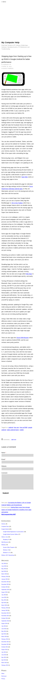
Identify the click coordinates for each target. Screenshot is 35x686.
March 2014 (4, 636)
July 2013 (3, 652)
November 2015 (5, 584)
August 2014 (4, 623)
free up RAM (23, 427)
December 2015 (5, 581)
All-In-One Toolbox (17, 203)
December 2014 (5, 613)
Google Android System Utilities (10, 534)
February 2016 (4, 576)
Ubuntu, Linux (4, 537)
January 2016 (4, 579)
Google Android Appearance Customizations (13, 531)
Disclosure (3, 676)
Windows (3, 544)
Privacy (3, 678)
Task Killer (24, 177)
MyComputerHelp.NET (8, 514)
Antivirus (3, 523)
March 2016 (4, 574)
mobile (22, 430)
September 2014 (5, 620)
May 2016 (3, 568)
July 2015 (3, 594)
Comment (4, 473)
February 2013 (4, 665)
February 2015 (4, 607)
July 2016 (3, 563)
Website (3, 466)
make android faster (13, 430)
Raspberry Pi (6, 539)
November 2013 (5, 644)
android (10, 427)
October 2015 (4, 587)
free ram (16, 427)
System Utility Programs (9, 547)
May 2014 (3, 631)
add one (13, 439)
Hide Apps (29, 274)
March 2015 (4, 605)
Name (3, 452)
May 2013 (3, 657)
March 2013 (4, 662)
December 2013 (5, 641)
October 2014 (4, 618)
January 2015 (4, 610)
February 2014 (4, 639)
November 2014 (5, 615)
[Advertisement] (17, 23)
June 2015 (3, 597)
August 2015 (4, 592)
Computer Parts (5, 526)
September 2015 (5, 589)
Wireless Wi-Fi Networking (7, 555)
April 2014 (3, 633)
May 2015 (3, 600)
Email (3, 459)
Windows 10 (6, 550)
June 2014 (3, 628)
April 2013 (3, 660)
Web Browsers (4, 542)
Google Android (8, 68)
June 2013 (3, 654)
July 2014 (3, 626)
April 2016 (3, 571)
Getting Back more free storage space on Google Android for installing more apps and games (16, 510)
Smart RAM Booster (23, 337)
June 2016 (3, 566)
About (2, 673)
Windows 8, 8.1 (6, 552)
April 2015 (3, 602)
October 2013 (4, 647)
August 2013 (4, 649)
